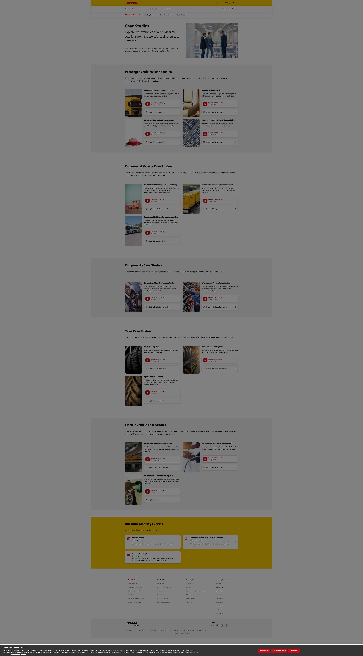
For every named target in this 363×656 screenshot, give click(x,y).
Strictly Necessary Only (279, 650)
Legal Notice (22, 654)
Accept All (294, 650)
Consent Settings (264, 650)
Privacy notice (15, 654)
